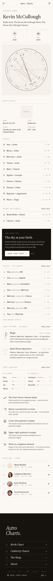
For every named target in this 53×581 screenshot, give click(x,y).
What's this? (45, 209)
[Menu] (3, 3)
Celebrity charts (10, 11)
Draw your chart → (17, 253)
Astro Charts (26, 3)
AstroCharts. (13, 530)
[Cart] (49, 3)
